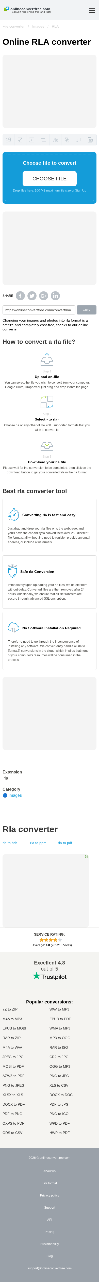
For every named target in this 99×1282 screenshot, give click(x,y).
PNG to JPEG (13, 1085)
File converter (14, 26)
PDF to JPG (59, 1104)
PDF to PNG (12, 1114)
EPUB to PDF (60, 1019)
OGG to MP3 (60, 1066)
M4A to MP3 (12, 1019)
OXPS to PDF (13, 1123)
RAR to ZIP (12, 1038)
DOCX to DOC (61, 1095)
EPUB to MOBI (14, 1028)
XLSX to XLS (13, 1095)
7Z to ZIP (10, 1009)
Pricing (49, 1232)
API (49, 1220)
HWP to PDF (60, 1133)
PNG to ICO (59, 1114)
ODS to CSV (12, 1133)
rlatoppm (38, 843)
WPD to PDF (60, 1123)
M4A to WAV (12, 1047)
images (15, 795)
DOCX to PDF (14, 1104)
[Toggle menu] (92, 10)
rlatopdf (65, 843)
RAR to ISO (59, 1047)
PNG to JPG (59, 1076)
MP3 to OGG (60, 1038)
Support (49, 1207)
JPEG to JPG (13, 1057)
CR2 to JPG (59, 1057)
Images (38, 26)
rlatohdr (10, 843)
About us (49, 1171)
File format (49, 1183)
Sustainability (49, 1244)
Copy (86, 310)
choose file (49, 178)
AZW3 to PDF (14, 1076)
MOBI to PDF (13, 1066)
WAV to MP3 (59, 1009)
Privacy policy (49, 1195)
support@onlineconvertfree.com (49, 1268)
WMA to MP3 (60, 1028)
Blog (49, 1256)
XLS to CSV (59, 1085)
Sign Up (80, 190)
